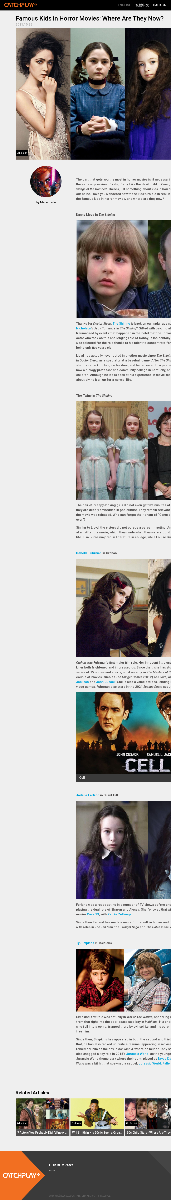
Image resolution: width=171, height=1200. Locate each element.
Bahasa (159, 5)
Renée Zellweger (120, 914)
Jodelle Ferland (87, 795)
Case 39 (93, 914)
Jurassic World (137, 1054)
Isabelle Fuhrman (89, 553)
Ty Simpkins (85, 943)
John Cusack (106, 682)
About (52, 1170)
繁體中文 (142, 5)
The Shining (121, 323)
